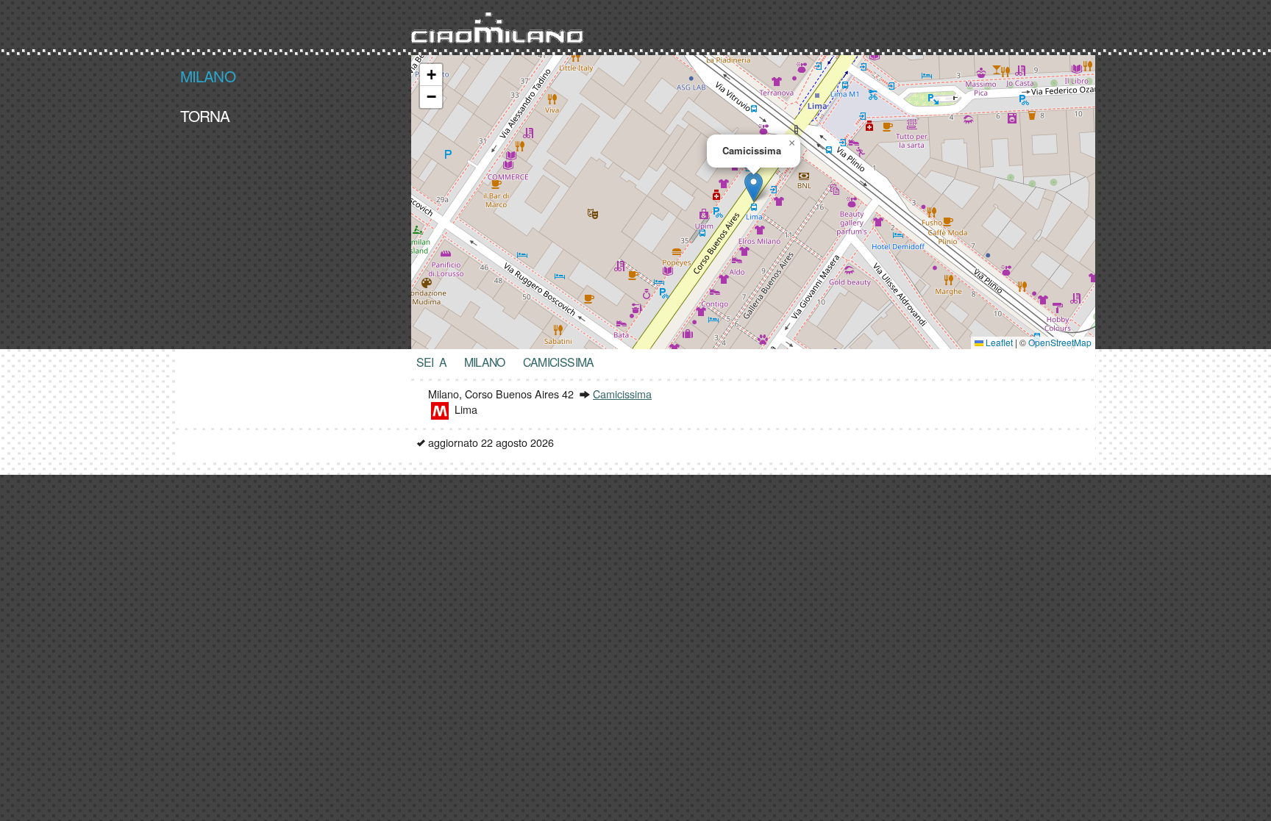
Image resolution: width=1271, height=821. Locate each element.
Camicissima (622, 393)
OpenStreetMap (1060, 342)
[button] (753, 187)
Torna (205, 115)
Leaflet (998, 342)
